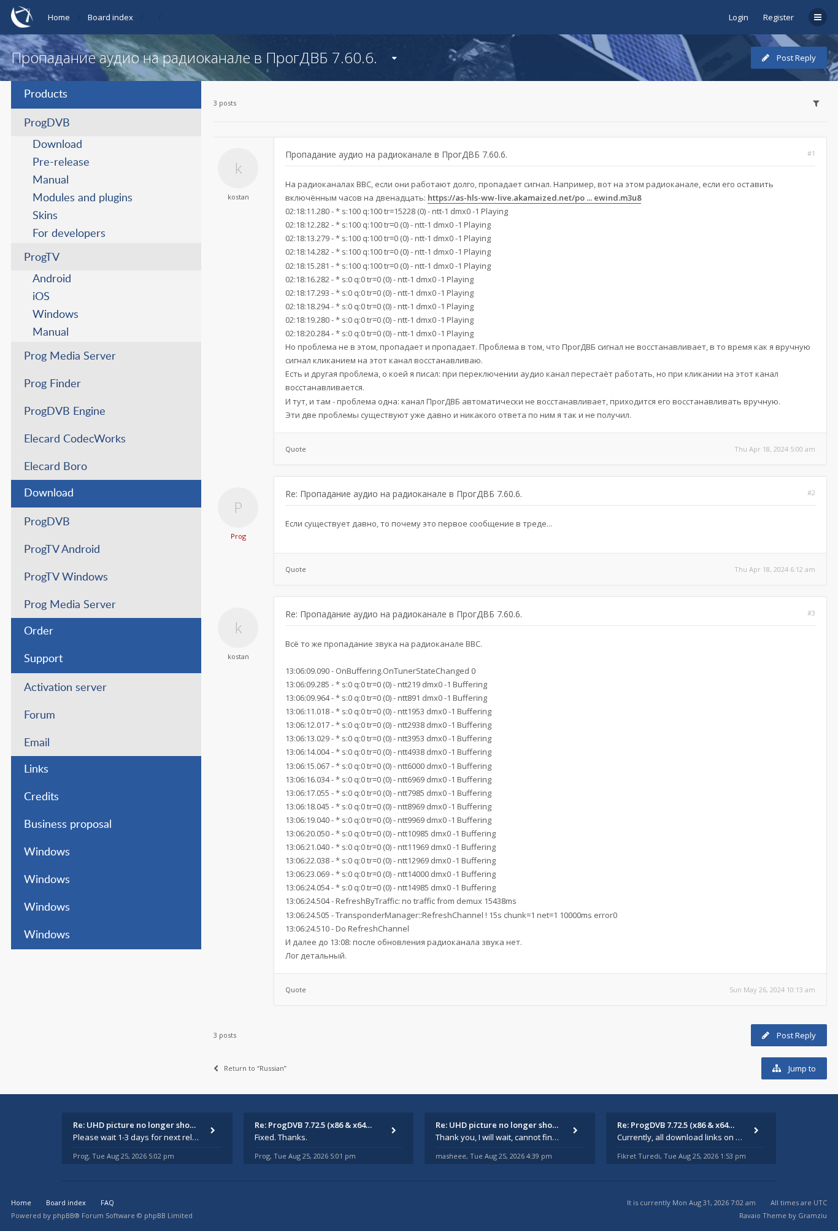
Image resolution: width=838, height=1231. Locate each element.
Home (59, 17)
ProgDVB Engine (65, 411)
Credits (41, 797)
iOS (41, 297)
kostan (238, 196)
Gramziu (812, 1215)
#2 (811, 492)
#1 (811, 153)
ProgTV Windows (66, 577)
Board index (110, 17)
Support (43, 659)
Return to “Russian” (255, 1068)
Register (778, 17)
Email (37, 743)
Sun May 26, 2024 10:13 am (772, 989)
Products (45, 94)
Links (36, 769)
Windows (56, 314)
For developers (69, 233)
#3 (811, 612)
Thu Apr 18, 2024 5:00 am (774, 448)
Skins (45, 216)
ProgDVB (47, 123)
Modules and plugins (83, 198)
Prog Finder (52, 384)
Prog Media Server (70, 356)
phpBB (63, 1215)
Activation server (65, 687)
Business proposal (68, 824)
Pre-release (61, 162)
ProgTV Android (62, 549)
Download (57, 144)
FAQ (107, 1202)
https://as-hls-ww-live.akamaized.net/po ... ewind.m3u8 (534, 197)
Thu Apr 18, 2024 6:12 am (774, 569)
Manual (51, 180)
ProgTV (42, 257)
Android (52, 279)
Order (38, 631)
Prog (238, 536)
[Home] (22, 17)
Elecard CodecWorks (75, 439)
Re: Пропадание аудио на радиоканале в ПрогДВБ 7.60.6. (403, 494)
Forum (39, 715)
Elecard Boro (55, 467)
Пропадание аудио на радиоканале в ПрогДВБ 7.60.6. (194, 57)
